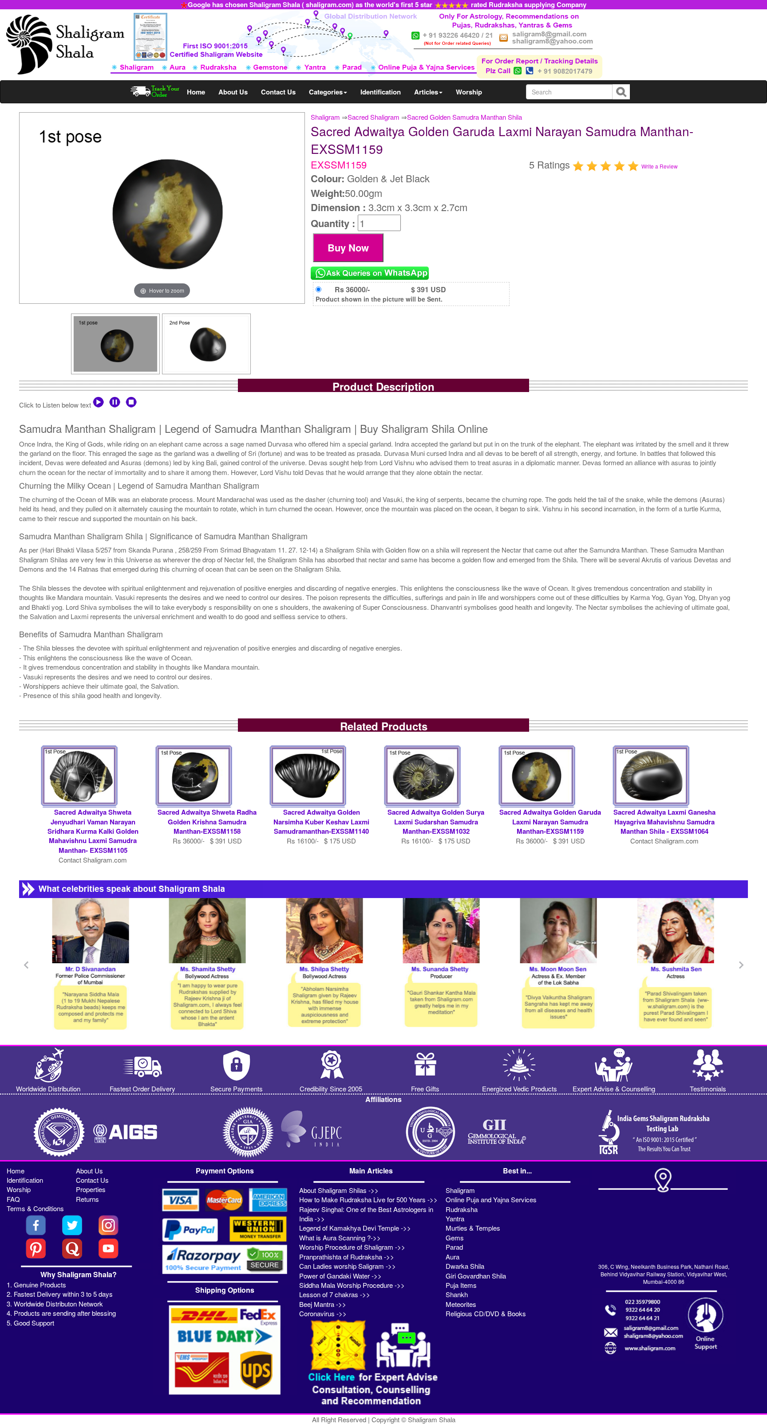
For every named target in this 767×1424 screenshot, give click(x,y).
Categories (326, 92)
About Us (233, 92)
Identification (380, 92)
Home (196, 92)
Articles (426, 92)
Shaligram (325, 117)
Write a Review (659, 166)
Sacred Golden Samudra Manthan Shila (464, 117)
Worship (469, 92)
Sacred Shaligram (373, 117)
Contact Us (278, 92)
